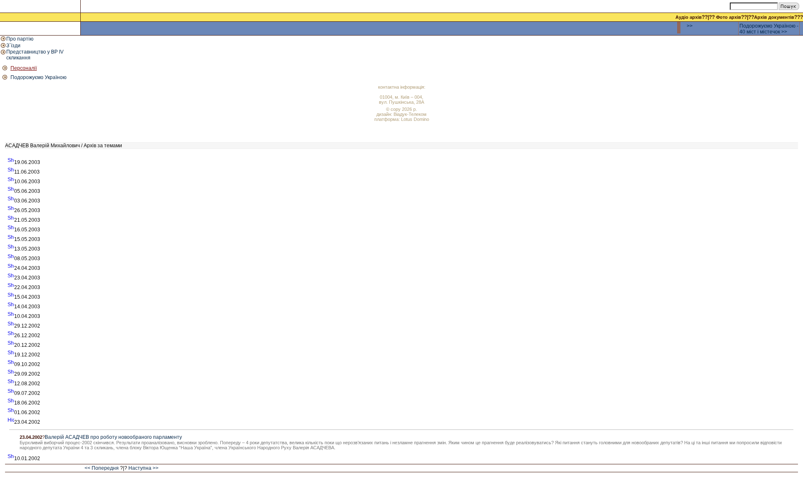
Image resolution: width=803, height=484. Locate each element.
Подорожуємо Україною (38, 77)
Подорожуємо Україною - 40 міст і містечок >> (768, 29)
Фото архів (728, 17)
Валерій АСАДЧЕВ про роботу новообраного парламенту (113, 437)
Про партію (19, 39)
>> (690, 26)
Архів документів (774, 17)
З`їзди (13, 46)
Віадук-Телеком (410, 114)
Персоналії (23, 68)
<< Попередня (101, 468)
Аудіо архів (688, 17)
